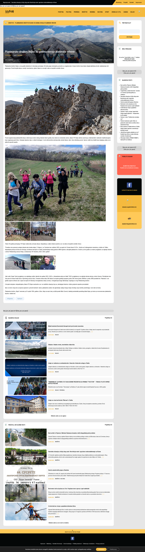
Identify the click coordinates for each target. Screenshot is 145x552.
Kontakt (132, 2)
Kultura (100, 12)
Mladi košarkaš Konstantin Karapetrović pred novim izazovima (65, 326)
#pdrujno (19, 298)
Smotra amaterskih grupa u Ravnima (58, 470)
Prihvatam (101, 549)
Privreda (76, 12)
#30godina (10, 298)
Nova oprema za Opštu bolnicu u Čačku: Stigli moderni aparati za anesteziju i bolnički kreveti (130, 128)
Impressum (139, 2)
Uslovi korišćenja (67, 543)
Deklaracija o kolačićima (88, 543)
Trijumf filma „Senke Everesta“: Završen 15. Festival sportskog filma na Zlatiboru (130, 92)
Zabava (125, 12)
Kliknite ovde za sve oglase (58, 416)
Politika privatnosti (77, 543)
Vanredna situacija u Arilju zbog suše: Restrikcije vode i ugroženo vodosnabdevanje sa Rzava (74, 451)
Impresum (42, 543)
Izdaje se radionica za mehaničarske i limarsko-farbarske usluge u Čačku (69, 363)
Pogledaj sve (108, 318)
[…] (92, 331)
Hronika (92, 12)
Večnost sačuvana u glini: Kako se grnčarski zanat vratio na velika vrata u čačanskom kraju (129, 122)
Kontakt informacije (57, 543)
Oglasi (132, 12)
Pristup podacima (100, 543)
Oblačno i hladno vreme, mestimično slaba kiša (61, 344)
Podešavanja (113, 549)
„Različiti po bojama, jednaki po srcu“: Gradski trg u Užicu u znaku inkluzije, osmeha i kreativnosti (129, 134)
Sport (107, 12)
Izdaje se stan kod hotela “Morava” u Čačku (60, 400)
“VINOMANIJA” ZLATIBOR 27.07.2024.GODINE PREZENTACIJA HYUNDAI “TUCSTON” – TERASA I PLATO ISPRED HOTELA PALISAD (79, 382)
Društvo (84, 12)
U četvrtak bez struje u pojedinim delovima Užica (62, 506)
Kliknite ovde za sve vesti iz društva (59, 523)
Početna (61, 12)
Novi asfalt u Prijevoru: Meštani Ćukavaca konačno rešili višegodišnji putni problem (71, 433)
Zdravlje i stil (116, 12)
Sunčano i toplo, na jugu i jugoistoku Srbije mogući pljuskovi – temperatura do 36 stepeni (129, 113)
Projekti (126, 2)
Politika (68, 12)
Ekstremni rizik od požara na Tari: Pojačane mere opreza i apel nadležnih (68, 488)
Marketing (49, 543)
